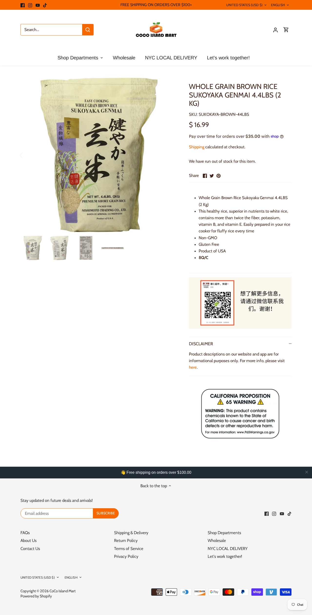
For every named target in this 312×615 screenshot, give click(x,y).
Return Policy (126, 540)
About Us (28, 540)
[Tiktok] (45, 5)
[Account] (275, 29)
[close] (306, 472)
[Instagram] (30, 5)
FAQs (25, 532)
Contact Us (30, 548)
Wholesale (217, 540)
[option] (98, 155)
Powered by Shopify (36, 596)
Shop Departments (224, 532)
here (193, 367)
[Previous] (28, 155)
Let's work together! (225, 556)
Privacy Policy (126, 556)
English (278, 5)
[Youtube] (38, 5)
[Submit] (87, 29)
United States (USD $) (244, 5)
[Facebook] (22, 5)
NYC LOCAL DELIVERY (228, 548)
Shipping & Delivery (131, 532)
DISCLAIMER (201, 343)
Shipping (196, 146)
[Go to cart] (286, 29)
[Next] (170, 155)
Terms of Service (128, 548)
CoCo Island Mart (62, 591)
